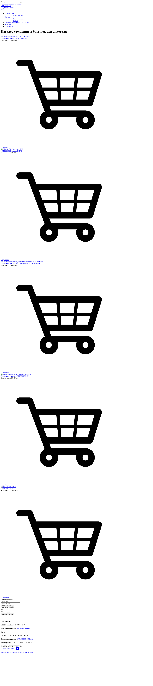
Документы (9, 26)
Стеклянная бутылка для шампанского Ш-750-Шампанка (21, 263)
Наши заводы (18, 15)
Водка (42, 680)
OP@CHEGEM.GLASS (25, 639)
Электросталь (18, 19)
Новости (8, 665)
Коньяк (42, 683)
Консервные (80, 665)
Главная (8, 656)
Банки (42, 665)
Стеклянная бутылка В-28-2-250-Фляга (14, 38)
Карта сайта (5, 652)
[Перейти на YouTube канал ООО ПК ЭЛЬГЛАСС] (1, 10)
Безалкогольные (46, 662)
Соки (42, 668)
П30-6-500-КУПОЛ (7, 489)
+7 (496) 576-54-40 (7, 8)
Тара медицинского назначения (87, 668)
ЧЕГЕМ (78, 656)
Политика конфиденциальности (21, 652)
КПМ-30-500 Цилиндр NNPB (11, 151)
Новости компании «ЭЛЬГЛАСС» (17, 23)
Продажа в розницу (83, 671)
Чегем (15, 21)
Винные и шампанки (47, 674)
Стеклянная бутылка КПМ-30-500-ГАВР (15, 376)
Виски (42, 677)
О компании (9, 13)
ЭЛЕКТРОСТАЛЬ (46, 656)
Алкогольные (45, 659)
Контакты (8, 24)
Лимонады (44, 671)
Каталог (8, 17)
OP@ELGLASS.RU (24, 628)
